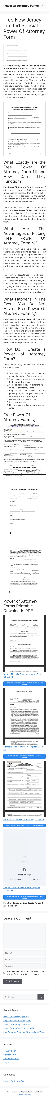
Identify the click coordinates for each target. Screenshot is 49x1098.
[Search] (40, 997)
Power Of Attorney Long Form (17, 1024)
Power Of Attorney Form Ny (15, 1017)
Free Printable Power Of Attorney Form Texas (24, 1032)
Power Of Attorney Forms (21, 5)
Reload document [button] (16, 879)
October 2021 (9, 1055)
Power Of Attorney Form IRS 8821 (18, 1028)
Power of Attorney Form (14, 1081)
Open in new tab (34, 879)
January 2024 (9, 1051)
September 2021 (11, 1058)
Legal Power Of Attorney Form (17, 1020)
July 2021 (7, 1062)
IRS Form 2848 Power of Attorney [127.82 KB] (24, 819)
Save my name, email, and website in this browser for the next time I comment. (25, 972)
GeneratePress (24, 1094)
